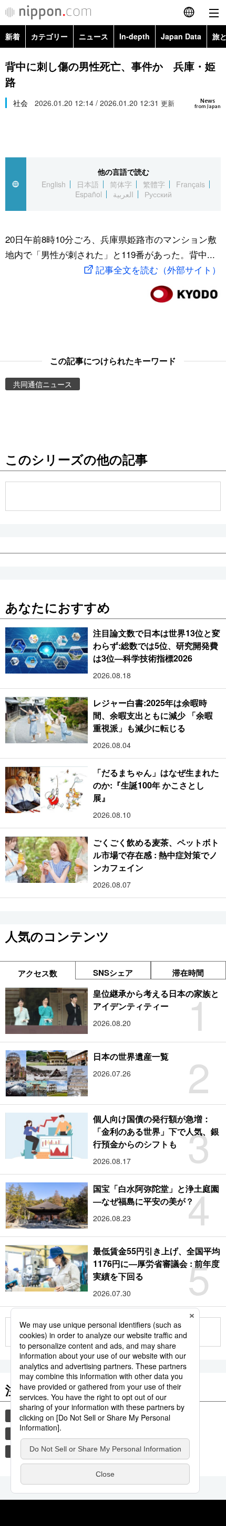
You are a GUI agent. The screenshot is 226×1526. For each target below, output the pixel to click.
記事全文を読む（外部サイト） (158, 269)
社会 (20, 103)
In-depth (134, 36)
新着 (12, 36)
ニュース (93, 36)
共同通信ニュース (42, 384)
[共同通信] (184, 289)
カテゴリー (49, 36)
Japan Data (181, 36)
